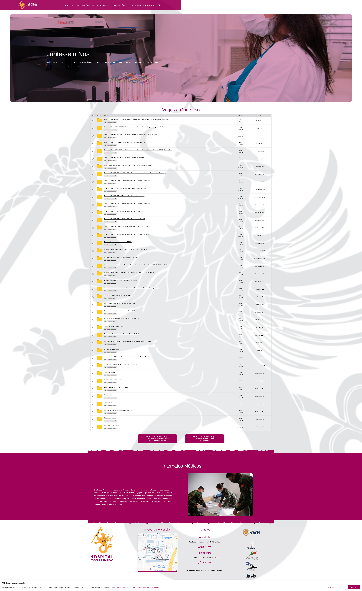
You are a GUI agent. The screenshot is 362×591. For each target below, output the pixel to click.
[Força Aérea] (252, 562)
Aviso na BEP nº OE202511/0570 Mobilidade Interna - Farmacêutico (124, 196)
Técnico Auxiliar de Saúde (112, 349)
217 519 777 (206, 547)
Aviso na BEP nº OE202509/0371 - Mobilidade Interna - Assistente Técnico (126, 226)
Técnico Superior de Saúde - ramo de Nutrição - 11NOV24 (121, 257)
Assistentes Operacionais (111, 425)
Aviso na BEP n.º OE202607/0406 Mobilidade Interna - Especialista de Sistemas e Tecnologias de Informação (136, 119)
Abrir (105, 122)
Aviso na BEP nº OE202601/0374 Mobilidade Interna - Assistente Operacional (127, 180)
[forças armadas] (252, 527)
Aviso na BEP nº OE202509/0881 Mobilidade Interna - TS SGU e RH (124, 219)
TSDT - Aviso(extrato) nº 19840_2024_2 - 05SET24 (119, 303)
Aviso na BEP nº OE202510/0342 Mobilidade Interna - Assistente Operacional (127, 203)
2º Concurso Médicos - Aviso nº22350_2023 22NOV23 (120, 364)
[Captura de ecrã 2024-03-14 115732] (157, 534)
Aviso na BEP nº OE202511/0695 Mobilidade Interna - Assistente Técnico (125, 188)
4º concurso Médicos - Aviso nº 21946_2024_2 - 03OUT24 (121, 280)
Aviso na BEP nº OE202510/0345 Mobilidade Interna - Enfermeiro (123, 211)
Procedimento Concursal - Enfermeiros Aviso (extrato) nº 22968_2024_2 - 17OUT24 (129, 272)
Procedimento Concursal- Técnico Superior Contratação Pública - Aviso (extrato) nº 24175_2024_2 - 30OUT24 (137, 265)
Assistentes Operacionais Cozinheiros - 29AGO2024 (119, 311)
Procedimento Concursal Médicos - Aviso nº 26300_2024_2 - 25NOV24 (125, 249)
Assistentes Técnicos (110, 372)
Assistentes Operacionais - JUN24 (114, 326)
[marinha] (252, 539)
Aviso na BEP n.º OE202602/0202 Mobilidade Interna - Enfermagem (124, 157)
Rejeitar (342, 587)
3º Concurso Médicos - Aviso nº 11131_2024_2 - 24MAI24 (121, 333)
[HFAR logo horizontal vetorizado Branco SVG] (27, 1)
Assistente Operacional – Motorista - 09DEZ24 (118, 242)
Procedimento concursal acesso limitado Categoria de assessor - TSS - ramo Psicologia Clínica (131, 288)
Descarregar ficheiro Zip (111, 122)
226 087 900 (206, 563)
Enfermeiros (107, 395)
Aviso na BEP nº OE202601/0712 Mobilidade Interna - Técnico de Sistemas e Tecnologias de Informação (135, 173)
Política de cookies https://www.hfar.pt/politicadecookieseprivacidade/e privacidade (137, 587)
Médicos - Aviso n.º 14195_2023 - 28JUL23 (117, 387)
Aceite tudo (354, 587)
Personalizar (331, 587)
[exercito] (252, 552)
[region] (181, 585)
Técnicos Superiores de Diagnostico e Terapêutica (118, 410)
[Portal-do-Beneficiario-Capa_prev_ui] (252, 574)
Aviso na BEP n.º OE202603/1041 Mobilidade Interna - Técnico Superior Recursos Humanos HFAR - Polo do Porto (138, 150)
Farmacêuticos (108, 402)
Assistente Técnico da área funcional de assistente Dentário (121, 318)
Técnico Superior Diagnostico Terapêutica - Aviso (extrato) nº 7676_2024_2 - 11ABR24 (130, 341)
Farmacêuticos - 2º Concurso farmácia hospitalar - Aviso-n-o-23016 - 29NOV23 (127, 356)
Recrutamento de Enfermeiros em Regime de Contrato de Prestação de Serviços (127, 165)
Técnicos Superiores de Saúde (113, 379)
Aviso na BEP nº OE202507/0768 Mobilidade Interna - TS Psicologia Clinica (126, 234)
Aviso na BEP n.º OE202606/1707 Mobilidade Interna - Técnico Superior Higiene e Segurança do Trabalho (135, 127)
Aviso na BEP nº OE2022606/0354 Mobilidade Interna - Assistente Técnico (126, 142)
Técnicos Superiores (110, 418)
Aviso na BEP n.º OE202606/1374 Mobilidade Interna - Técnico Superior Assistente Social (130, 134)
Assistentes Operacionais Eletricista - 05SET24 (117, 295)
